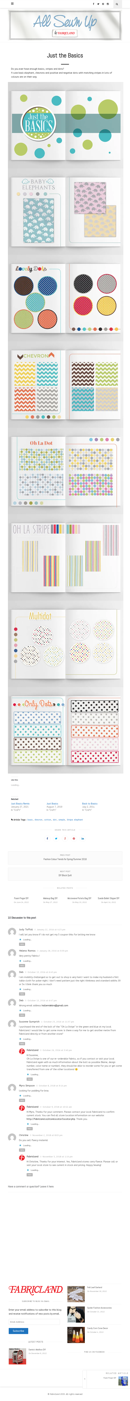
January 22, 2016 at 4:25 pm (51, 929)
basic (30, 820)
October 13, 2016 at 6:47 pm (42, 1000)
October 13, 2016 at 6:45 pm (42, 972)
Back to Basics (90, 803)
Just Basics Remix (20, 803)
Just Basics (52, 803)
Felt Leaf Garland (94, 1287)
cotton (47, 820)
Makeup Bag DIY (50, 898)
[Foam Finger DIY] (107, 1385)
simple (61, 820)
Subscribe (18, 1331)
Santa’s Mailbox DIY (37, 1349)
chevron (38, 820)
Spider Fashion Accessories (99, 1307)
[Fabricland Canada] (65, 25)
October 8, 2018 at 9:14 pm (53, 1086)
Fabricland (33, 1050)
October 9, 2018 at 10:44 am (57, 1107)
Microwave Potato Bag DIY (79, 898)
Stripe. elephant (75, 820)
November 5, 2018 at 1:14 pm (58, 1156)
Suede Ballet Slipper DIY (108, 898)
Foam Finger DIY (21, 898)
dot (55, 820)
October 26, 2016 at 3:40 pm (57, 1050)
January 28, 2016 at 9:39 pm (54, 951)
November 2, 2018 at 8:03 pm (47, 1135)
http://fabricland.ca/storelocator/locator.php (51, 1119)
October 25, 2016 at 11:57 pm (59, 1022)
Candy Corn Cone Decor (97, 1328)
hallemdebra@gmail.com (55, 1005)
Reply (22, 944)
